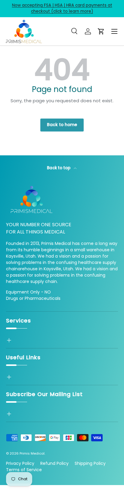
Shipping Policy (90, 463)
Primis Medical (32, 453)
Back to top (59, 168)
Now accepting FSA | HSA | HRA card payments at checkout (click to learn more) (62, 8)
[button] (101, 31)
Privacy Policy (20, 463)
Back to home (62, 125)
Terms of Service (24, 470)
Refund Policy (54, 463)
